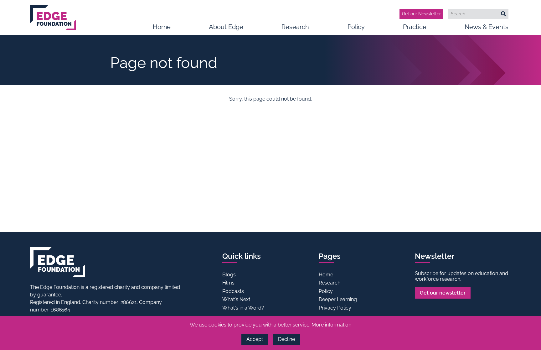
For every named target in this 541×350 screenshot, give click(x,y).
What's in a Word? (243, 308)
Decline (286, 339)
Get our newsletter (443, 293)
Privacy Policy (335, 308)
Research (295, 27)
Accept (254, 339)
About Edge (226, 27)
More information (331, 325)
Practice (414, 27)
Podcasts (233, 291)
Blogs (229, 275)
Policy (356, 27)
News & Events (486, 27)
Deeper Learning (338, 299)
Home (162, 27)
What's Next (236, 299)
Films (228, 283)
